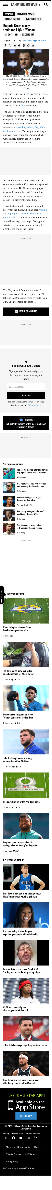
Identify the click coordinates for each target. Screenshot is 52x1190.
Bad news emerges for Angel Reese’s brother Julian (29, 498)
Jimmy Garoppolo (33, 18)
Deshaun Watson (13, 18)
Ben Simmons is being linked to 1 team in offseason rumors (29, 526)
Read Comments (28, 311)
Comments (41, 41)
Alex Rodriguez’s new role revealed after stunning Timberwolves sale (31, 485)
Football (9, 14)
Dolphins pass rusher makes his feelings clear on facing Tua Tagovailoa (20, 844)
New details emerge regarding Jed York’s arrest (26, 1045)
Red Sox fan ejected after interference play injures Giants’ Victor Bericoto (33, 471)
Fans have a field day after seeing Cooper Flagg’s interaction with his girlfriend (22, 895)
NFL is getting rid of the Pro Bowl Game (21, 801)
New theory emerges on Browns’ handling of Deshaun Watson (30, 512)
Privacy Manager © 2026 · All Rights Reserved (21, 1134)
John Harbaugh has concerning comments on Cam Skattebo (17, 760)
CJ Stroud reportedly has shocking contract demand (15, 1009)
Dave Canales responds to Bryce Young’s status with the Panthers (18, 716)
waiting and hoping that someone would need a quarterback (25, 213)
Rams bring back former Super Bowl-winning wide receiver (17, 629)
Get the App (26, 1116)
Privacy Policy (34, 405)
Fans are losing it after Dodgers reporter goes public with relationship (20, 933)
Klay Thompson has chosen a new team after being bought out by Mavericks (21, 1082)
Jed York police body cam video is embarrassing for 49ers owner (18, 672)
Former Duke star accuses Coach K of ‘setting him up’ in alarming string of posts (22, 971)
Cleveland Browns (26, 14)
